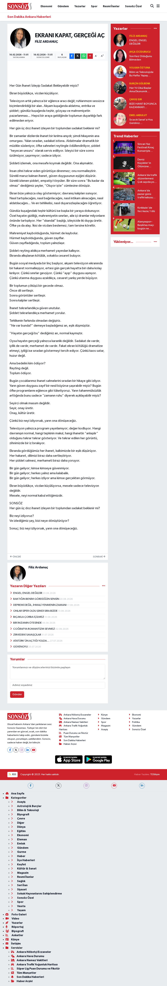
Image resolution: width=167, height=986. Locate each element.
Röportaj (17, 927)
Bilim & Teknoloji (28, 810)
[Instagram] (21, 750)
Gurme (21, 851)
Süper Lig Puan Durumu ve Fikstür (38, 968)
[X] (16, 750)
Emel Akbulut (138, 115)
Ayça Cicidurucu (140, 52)
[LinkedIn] (27, 750)
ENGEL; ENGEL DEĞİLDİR (28, 593)
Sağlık (21, 881)
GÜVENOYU (20, 646)
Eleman (22, 839)
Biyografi (23, 814)
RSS (14, 774)
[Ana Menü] (157, 6)
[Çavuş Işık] (120, 103)
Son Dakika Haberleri (75, 740)
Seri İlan (22, 885)
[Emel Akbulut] (120, 119)
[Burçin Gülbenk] (120, 87)
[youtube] (114, 786)
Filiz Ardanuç (46, 41)
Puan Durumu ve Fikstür (76, 733)
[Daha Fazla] (90, 56)
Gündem (63, 6)
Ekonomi (46, 6)
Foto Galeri (18, 914)
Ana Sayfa (17, 793)
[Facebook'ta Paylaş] (71, 56)
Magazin (105, 725)
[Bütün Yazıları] (103, 586)
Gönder (17, 694)
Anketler (17, 935)
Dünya (21, 826)
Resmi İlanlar (111, 6)
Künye (104, 715)
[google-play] (98, 759)
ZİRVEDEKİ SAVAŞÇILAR (27, 634)
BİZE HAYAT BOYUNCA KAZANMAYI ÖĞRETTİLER (143, 105)
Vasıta (21, 906)
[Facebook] (10, 750)
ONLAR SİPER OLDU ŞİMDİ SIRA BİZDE (35, 611)
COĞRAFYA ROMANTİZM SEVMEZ (34, 629)
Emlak (21, 843)
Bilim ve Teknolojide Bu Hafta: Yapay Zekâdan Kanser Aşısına (141, 74)
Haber (21, 856)
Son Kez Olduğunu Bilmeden (140, 58)
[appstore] (69, 759)
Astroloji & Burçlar (29, 806)
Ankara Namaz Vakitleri (76, 722)
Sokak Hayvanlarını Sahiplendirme (39, 893)
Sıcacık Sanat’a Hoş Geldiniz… (141, 121)
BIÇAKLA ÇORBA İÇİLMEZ (29, 617)
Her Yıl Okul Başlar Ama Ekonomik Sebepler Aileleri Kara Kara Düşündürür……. (142, 90)
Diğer (20, 822)
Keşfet (21, 864)
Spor (94, 6)
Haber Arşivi (70, 744)
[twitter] (58, 786)
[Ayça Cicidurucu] (120, 55)
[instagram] (86, 786)
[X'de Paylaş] (77, 56)
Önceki (16, 556)
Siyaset (22, 889)
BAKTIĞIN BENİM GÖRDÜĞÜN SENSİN (36, 599)
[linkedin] (142, 786)
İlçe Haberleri (26, 860)
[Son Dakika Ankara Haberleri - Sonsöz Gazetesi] (19, 6)
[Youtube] (33, 750)
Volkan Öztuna (139, 68)
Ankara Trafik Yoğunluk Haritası (37, 964)
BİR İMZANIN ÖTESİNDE (27, 622)
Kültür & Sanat (27, 868)
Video (15, 918)
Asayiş (104, 729)
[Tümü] (155, 28)
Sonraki (98, 556)
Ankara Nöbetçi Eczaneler (77, 715)
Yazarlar (79, 6)
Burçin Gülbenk (139, 83)
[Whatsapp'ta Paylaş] (84, 56)
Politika (136, 722)
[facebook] (30, 786)
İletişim (16, 943)
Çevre (21, 818)
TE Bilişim (155, 774)
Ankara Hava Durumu (75, 718)
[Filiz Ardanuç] (20, 38)
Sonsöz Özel (133, 6)
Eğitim (21, 831)
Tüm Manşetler (72, 736)
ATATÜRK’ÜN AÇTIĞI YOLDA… (31, 640)
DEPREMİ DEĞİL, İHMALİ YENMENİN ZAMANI (40, 605)
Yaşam (21, 910)
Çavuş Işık (135, 99)
